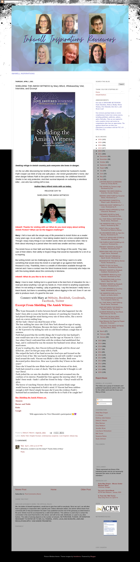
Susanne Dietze (101, 436)
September (104, 165)
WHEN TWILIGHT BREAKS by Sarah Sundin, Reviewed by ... (110, 257)
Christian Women (108, 531)
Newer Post (20, 489)
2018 (100, 346)
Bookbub (64, 297)
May (101, 176)
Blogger (93, 556)
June (102, 174)
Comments (102, 403)
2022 (100, 151)
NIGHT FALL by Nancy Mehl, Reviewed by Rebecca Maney (110, 229)
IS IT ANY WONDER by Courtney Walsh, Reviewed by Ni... (110, 289)
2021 (100, 154)
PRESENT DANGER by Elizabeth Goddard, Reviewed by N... (110, 285)
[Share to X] (59, 433)
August (102, 168)
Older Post (86, 489)
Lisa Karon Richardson (103, 431)
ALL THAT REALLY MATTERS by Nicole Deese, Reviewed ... (110, 220)
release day (74, 436)
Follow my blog (110, 533)
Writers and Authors (109, 529)
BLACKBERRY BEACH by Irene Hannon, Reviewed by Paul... (110, 275)
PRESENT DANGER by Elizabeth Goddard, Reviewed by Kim (110, 247)
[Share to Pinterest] (63, 433)
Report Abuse (101, 378)
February (103, 334)
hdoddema (77, 556)
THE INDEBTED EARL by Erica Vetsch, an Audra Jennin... (110, 294)
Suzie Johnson (101, 439)
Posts (100, 400)
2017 (100, 349)
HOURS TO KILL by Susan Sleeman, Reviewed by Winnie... (111, 266)
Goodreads (78, 297)
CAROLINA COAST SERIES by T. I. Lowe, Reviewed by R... (111, 206)
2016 (100, 352)
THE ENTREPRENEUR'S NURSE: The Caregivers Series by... (111, 299)
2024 (100, 145)
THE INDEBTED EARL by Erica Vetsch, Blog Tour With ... (110, 280)
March (102, 331)
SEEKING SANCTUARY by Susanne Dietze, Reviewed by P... (111, 196)
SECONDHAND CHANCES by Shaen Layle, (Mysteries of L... (110, 201)
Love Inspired (64, 436)
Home (53, 489)
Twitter (59, 300)
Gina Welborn (100, 425)
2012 (100, 363)
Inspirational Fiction (109, 528)
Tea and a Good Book (106, 490)
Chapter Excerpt (35, 436)
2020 (100, 340)
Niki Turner (99, 433)
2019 (100, 343)
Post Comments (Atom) (33, 494)
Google (18, 411)
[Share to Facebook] (61, 433)
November (104, 159)
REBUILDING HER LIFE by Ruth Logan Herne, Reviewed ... (110, 252)
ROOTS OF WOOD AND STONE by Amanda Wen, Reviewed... (111, 238)
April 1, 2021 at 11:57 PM (33, 446)
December (104, 156)
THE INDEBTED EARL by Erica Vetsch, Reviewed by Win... (110, 224)
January (103, 337)
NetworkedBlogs (108, 521)
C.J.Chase (99, 415)
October (103, 162)
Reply (23, 452)
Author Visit (25, 436)
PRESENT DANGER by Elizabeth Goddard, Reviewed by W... (110, 271)
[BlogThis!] (57, 433)
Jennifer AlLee (101, 428)
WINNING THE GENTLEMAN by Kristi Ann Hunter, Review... (110, 192)
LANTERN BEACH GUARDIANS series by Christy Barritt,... (110, 182)
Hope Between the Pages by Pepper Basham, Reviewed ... (112, 322)
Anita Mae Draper (102, 412)
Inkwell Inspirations (109, 524)
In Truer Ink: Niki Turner (107, 496)
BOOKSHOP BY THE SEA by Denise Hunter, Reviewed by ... (112, 261)
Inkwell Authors (101, 95)
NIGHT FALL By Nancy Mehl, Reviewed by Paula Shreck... (110, 317)
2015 (100, 355)
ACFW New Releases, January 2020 (109, 492)
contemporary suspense (50, 436)
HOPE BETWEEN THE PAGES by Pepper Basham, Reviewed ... (111, 308)
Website (53, 297)
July (101, 171)
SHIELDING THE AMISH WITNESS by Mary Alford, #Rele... (111, 326)
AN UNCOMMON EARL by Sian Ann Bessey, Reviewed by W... (111, 234)
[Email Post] (50, 433)
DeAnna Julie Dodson (103, 418)
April (101, 179)
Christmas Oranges (104, 487)
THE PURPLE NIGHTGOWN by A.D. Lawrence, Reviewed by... (111, 243)
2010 (100, 369)
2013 (100, 361)
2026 (100, 139)
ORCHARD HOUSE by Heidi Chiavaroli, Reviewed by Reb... (110, 215)
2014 (100, 358)
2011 (100, 366)
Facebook (48, 300)
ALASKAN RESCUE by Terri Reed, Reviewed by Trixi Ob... (111, 312)
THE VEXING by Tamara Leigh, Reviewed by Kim (110, 187)
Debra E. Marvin (101, 420)
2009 (100, 372)
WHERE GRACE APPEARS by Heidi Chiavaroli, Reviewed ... (111, 210)
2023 (100, 148)
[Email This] (55, 433)
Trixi (22, 446)
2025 (100, 142)
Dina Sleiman (100, 423)
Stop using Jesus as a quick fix (108, 497)
